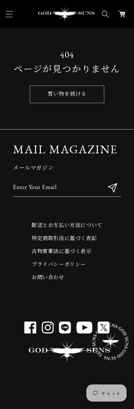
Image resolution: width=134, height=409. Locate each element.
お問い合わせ (48, 278)
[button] (9, 14)
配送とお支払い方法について (67, 226)
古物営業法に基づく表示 (62, 252)
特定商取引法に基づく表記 (64, 239)
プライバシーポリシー (59, 265)
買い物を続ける (67, 94)
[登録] (112, 187)
